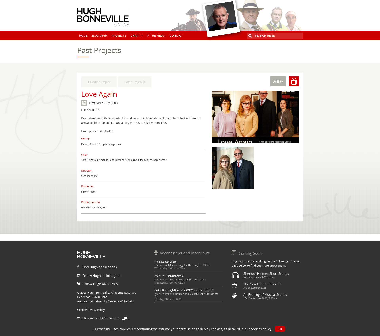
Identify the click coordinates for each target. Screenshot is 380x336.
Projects (119, 35)
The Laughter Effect (165, 261)
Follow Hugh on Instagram (102, 275)
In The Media (156, 35)
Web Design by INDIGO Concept (99, 318)
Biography (99, 35)
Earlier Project (99, 82)
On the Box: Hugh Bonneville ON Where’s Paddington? (183, 290)
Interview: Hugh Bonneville (169, 276)
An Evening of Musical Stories (265, 294)
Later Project (133, 82)
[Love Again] (255, 117)
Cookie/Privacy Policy (90, 310)
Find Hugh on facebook (99, 267)
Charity (137, 35)
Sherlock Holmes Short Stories (266, 273)
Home (83, 35)
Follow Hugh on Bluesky (100, 284)
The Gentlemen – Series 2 (262, 284)
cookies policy (261, 329)
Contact (176, 35)
